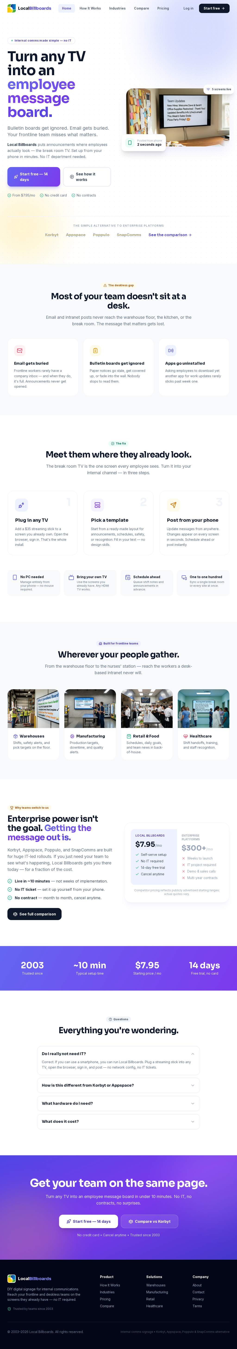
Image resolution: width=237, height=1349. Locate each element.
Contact (198, 1292)
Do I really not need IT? (64, 1053)
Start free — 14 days (34, 177)
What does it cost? (60, 1121)
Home (66, 8)
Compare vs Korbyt (153, 1221)
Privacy (198, 1299)
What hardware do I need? (67, 1103)
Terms (197, 1306)
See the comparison (168, 234)
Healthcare (154, 1306)
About (197, 1285)
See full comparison (37, 914)
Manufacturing (157, 1292)
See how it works (85, 177)
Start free (212, 8)
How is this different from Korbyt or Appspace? (88, 1085)
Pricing (163, 8)
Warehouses (155, 1285)
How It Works (90, 8)
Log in (188, 8)
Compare (141, 8)
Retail (150, 1299)
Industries (117, 8)
